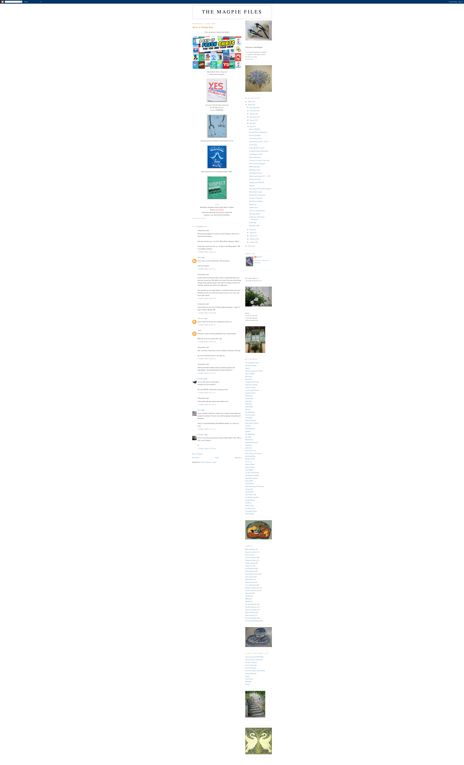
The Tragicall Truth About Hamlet (260, 189)
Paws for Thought (255, 135)
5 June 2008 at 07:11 (207, 269)
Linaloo (247, 426)
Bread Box (248, 379)
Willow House (250, 514)
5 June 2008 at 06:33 (207, 252)
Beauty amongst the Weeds (254, 371)
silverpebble (249, 470)
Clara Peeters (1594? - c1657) (258, 141)
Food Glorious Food (251, 574)
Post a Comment (197, 454)
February (253, 239)
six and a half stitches (252, 472)
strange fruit (249, 489)
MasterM (248, 593)
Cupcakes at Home (251, 385)
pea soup (248, 437)
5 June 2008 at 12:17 (207, 392)
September (253, 117)
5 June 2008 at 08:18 (207, 298)
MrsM (247, 601)
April (252, 232)
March (252, 236)
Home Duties (249, 579)
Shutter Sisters (250, 467)
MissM (247, 596)
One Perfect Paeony (255, 173)
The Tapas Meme (254, 214)
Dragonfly (248, 401)
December (253, 107)
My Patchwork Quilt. (256, 201)
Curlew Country (250, 387)
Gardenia (252, 185)
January (252, 242)
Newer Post (195, 457)
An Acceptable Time (252, 363)
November (253, 111)
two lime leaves (250, 508)
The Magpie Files (232, 11)
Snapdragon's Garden (252, 475)
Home (217, 457)
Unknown (201, 318)
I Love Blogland (250, 585)
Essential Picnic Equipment (258, 132)
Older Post (238, 457)
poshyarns (248, 448)
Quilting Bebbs (250, 456)
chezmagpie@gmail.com (253, 280)
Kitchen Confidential (252, 588)
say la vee (248, 461)
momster (248, 431)
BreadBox (201, 434)
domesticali (249, 396)
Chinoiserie (249, 555)
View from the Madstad (253, 621)
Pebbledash (249, 439)
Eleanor (247, 409)
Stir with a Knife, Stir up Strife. (255, 670)
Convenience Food (255, 138)
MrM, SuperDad (254, 167)
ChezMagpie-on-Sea (256, 154)
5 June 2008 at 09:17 (207, 325)
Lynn (199, 410)
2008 (250, 105)
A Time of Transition (256, 198)
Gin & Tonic (253, 145)
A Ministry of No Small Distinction (256, 218)
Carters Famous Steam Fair (254, 659)
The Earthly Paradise (252, 497)
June (251, 126)
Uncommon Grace (251, 511)
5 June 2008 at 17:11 (207, 429)
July (251, 123)
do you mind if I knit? (252, 390)
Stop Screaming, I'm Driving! (254, 486)
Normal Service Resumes (257, 195)
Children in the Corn (252, 382)
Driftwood (248, 404)
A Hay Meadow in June (256, 148)
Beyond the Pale (250, 552)
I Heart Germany (250, 420)
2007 (250, 246)
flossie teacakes (250, 415)
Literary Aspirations (251, 590)
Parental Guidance (251, 607)
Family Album (250, 563)
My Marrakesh (250, 434)
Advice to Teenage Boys (202, 27)
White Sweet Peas (255, 157)
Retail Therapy (250, 612)
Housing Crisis (250, 582)
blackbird (201, 378)
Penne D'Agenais (250, 668)
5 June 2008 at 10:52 (207, 373)
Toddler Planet (250, 500)
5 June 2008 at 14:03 (207, 404)
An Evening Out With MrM (254, 657)
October (252, 114)
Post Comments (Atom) (208, 462)
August (252, 120)
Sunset (247, 676)
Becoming (248, 376)
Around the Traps (251, 365)
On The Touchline (251, 662)
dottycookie (249, 398)
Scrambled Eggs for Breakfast (258, 151)
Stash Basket (249, 483)
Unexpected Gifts (255, 179)
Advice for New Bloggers (257, 163)
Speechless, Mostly (251, 478)
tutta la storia (249, 505)
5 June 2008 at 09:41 (207, 359)
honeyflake (249, 417)
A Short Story (253, 207)
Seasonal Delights (251, 618)
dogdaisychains (250, 393)
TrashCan (248, 503)
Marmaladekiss (250, 428)
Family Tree (249, 566)
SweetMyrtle (249, 492)
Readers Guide (250, 459)
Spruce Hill (249, 481)
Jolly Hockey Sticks (251, 423)
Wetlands (248, 681)
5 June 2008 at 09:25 (207, 342)
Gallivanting (249, 577)
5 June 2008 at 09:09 (207, 313)
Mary (199, 257)
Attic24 (247, 368)
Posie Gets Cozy (250, 450)
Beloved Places (250, 549)
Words (247, 684)
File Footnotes (250, 568)
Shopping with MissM (256, 182)
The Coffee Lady (250, 494)
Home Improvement (255, 192)
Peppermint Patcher (251, 442)
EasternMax (249, 407)
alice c (259, 257)
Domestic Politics (251, 560)
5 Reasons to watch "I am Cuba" (259, 160)
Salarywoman (249, 615)
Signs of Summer (254, 129)
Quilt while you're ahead (253, 453)
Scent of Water (250, 464)
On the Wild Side (251, 604)
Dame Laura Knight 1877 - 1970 (259, 176)
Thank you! (253, 204)
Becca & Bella (250, 374)
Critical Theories (250, 557)
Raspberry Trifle (254, 225)
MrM (247, 599)
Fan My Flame (250, 412)
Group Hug (252, 222)
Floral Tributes (250, 571)
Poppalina (248, 445)
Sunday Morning (250, 673)
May (251, 229)
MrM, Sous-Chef (254, 170)
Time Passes (249, 679)
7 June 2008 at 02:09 (207, 448)
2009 (250, 101)
